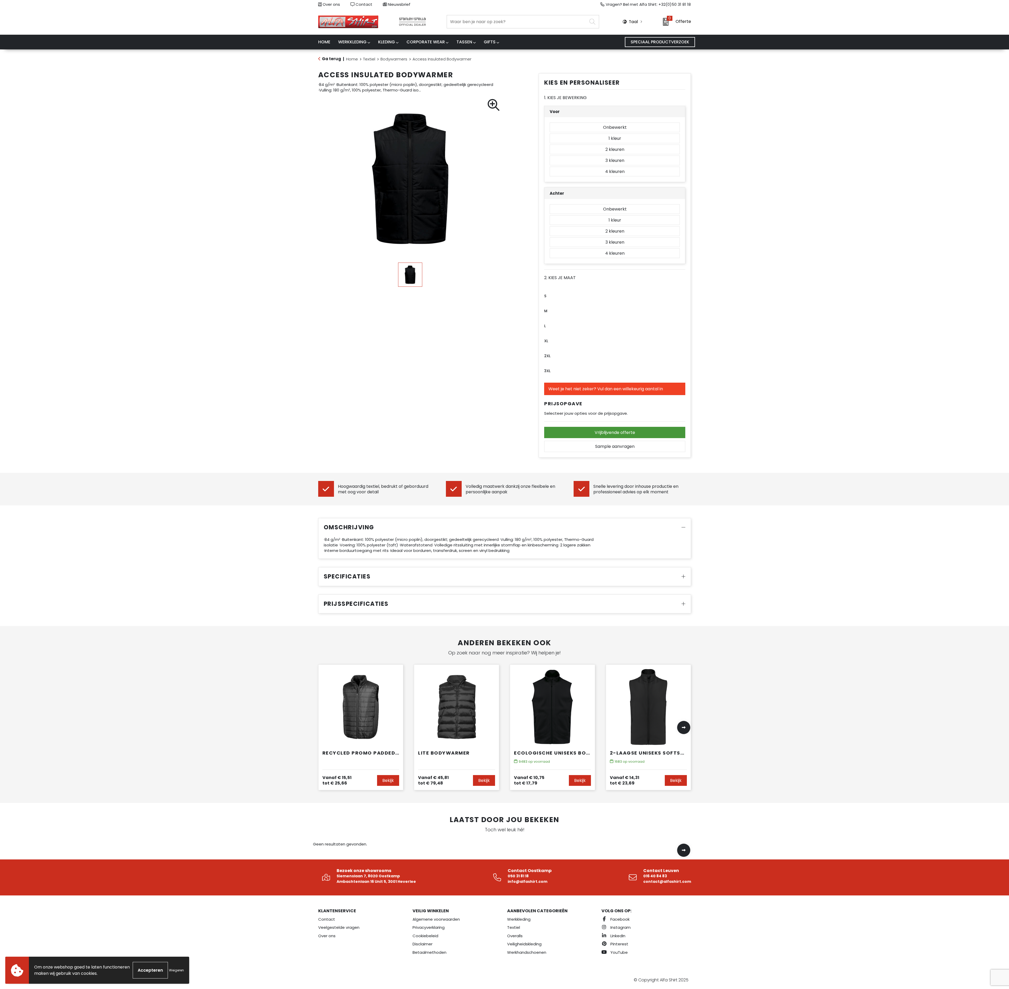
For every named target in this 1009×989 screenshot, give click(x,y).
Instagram (620, 927)
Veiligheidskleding (524, 944)
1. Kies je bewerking (565, 97)
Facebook (619, 919)
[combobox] (516, 21)
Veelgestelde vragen (338, 927)
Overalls (515, 936)
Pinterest (618, 944)
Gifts (490, 42)
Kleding (386, 42)
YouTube (618, 952)
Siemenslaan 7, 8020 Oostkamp (368, 876)
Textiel (369, 59)
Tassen (464, 42)
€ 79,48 (433, 780)
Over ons (331, 4)
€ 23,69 (624, 780)
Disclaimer (423, 944)
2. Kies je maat (560, 277)
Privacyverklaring (429, 927)
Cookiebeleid (425, 936)
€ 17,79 (529, 780)
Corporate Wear (425, 42)
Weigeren (176, 970)
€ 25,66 (337, 780)
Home (352, 59)
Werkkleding (352, 42)
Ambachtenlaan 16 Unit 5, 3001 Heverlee (376, 881)
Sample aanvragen (615, 446)
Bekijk (388, 780)
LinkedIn (617, 936)
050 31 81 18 (518, 876)
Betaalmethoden (429, 952)
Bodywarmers (393, 59)
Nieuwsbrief (398, 4)
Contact (363, 4)
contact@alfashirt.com (667, 881)
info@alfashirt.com (527, 881)
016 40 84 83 (655, 876)
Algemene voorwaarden (436, 919)
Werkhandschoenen (526, 952)
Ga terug (331, 59)
